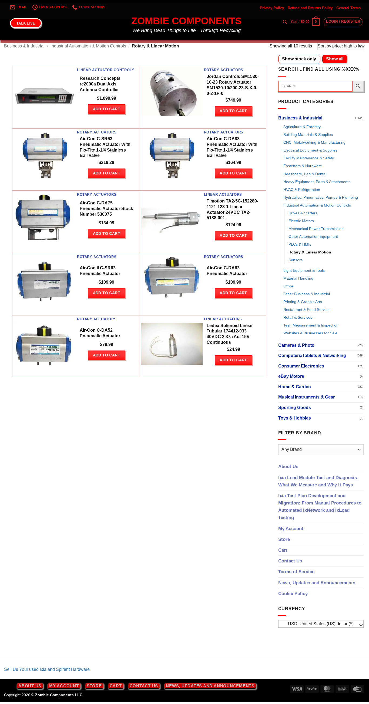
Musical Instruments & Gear (306, 397)
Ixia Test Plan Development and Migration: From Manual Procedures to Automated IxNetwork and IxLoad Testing (319, 506)
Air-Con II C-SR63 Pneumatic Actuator (100, 271)
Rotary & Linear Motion (310, 252)
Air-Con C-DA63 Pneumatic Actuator (227, 271)
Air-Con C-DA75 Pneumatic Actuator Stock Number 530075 (106, 209)
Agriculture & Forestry (302, 127)
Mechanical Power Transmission (316, 228)
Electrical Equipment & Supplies (310, 150)
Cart (282, 550)
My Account (290, 528)
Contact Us (290, 561)
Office (288, 286)
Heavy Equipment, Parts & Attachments (316, 182)
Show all (334, 59)
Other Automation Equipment (313, 236)
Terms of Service (296, 571)
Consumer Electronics (301, 366)
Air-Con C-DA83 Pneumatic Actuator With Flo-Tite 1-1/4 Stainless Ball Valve (232, 147)
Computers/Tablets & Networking (312, 355)
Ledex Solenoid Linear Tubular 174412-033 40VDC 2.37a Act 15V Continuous (230, 334)
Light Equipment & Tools (304, 270)
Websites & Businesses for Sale (310, 333)
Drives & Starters (303, 213)
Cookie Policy (293, 593)
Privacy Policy (272, 8)
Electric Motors (301, 221)
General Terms (348, 8)
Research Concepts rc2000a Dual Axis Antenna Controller (100, 84)
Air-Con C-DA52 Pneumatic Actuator (100, 333)
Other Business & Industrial (306, 294)
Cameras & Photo (296, 345)
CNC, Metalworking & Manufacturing (314, 142)
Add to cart (106, 109)
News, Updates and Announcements (316, 582)
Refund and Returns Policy (310, 8)
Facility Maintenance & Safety (308, 158)
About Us (288, 466)
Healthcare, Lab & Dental (304, 174)
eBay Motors (291, 376)
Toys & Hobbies (294, 418)
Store (284, 539)
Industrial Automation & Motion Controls (88, 46)
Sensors (296, 260)
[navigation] (321, 624)
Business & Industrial (24, 46)
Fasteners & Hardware (302, 166)
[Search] (285, 22)
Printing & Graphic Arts (302, 302)
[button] (305, 21)
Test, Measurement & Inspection (310, 325)
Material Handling (298, 278)
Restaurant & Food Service (306, 309)
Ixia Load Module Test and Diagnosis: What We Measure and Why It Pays (318, 481)
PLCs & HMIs (300, 244)
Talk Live (25, 23)
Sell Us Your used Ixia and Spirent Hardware (47, 669)
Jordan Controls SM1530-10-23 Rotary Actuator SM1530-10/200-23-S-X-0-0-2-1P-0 (233, 84)
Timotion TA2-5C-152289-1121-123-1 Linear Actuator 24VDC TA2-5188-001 (232, 209)
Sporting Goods (294, 407)
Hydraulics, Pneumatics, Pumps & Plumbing (320, 197)
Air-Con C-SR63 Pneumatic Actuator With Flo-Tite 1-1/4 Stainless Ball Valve (105, 147)
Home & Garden (294, 386)
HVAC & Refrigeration (301, 189)
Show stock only (299, 59)
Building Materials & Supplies (308, 134)
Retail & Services (297, 317)
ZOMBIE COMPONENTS (186, 21)
